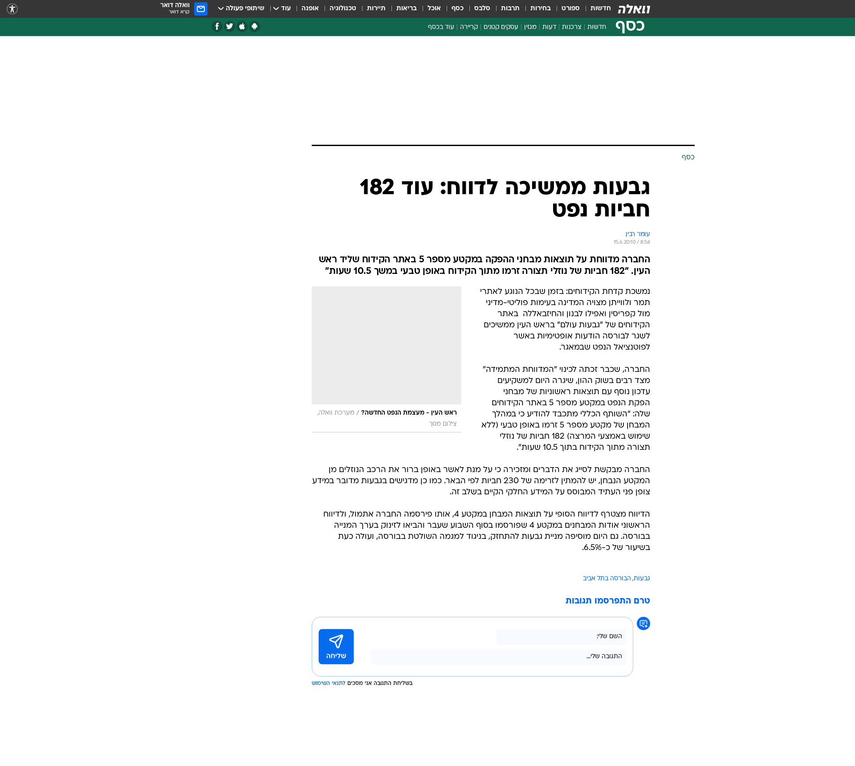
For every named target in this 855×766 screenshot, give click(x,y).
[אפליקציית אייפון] (242, 26)
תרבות (510, 8)
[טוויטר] (229, 26)
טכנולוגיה (343, 8)
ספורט (571, 8)
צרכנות (572, 27)
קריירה (469, 27)
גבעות (642, 579)
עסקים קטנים (501, 27)
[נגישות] (12, 9)
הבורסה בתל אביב (607, 579)
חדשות (600, 8)
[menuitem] (595, 9)
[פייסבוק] (217, 26)
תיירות (376, 8)
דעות (549, 27)
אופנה (310, 8)
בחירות (540, 8)
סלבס (482, 8)
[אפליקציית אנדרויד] (254, 26)
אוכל (434, 8)
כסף (458, 8)
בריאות (406, 8)
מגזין (530, 27)
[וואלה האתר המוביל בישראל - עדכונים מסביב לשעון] (634, 8)
